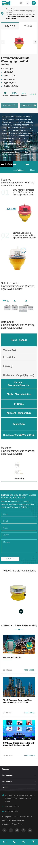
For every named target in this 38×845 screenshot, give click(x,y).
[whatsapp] (23, 842)
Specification (28, 105)
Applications (7, 775)
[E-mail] (4, 842)
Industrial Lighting (13, 14)
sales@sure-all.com (12, 806)
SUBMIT (10, 559)
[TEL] (14, 842)
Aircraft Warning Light (27, 14)
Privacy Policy (17, 824)
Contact (5, 787)
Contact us (9, 105)
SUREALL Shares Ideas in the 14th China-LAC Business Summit (18, 744)
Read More (29, 670)
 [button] (15, 611)
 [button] (3, 42)
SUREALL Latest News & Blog (19, 625)
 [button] (35, 42)
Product (13, 9)
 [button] (21, 611)
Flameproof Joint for (12, 657)
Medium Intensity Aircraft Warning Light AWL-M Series (19, 591)
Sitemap (5, 824)
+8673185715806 (11, 811)
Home (7, 9)
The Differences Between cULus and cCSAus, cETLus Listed (17, 701)
